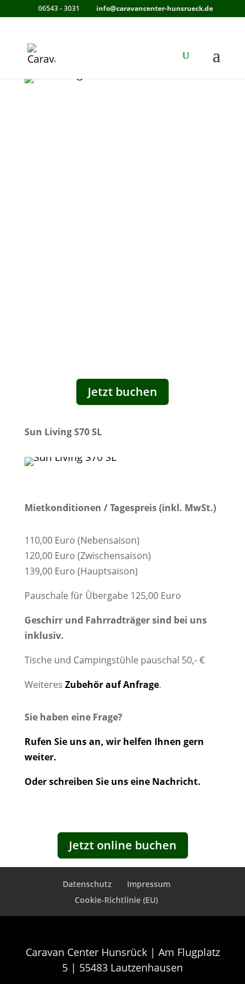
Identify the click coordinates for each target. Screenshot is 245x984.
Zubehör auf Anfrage (112, 684)
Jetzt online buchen (123, 845)
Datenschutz (87, 883)
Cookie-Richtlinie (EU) (116, 899)
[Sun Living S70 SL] (70, 457)
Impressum (148, 883)
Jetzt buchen (122, 391)
